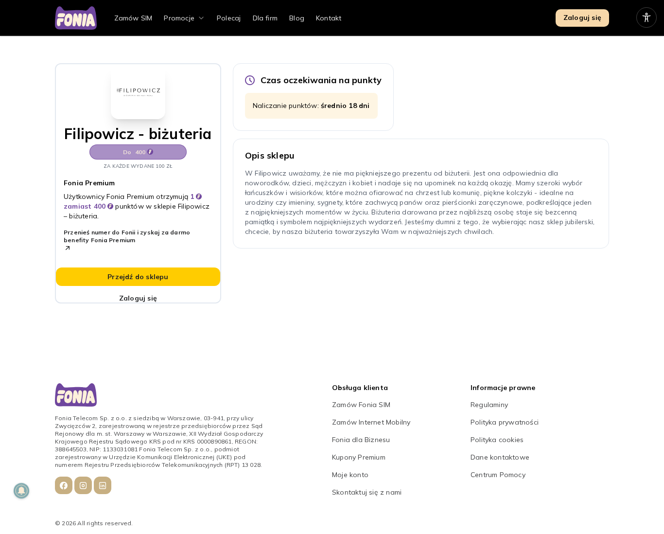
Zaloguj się (582, 17)
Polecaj (229, 18)
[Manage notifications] (21, 490)
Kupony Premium (358, 457)
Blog (296, 18)
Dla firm (265, 18)
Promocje (179, 18)
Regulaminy (489, 404)
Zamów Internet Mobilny (371, 422)
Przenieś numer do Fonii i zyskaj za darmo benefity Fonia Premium (127, 236)
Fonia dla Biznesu (361, 439)
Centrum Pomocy (498, 474)
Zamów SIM (133, 18)
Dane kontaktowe (500, 457)
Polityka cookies (497, 439)
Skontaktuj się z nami (367, 492)
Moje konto (350, 474)
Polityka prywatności (505, 422)
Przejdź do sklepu (137, 276)
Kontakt (328, 18)
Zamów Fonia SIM (361, 404)
